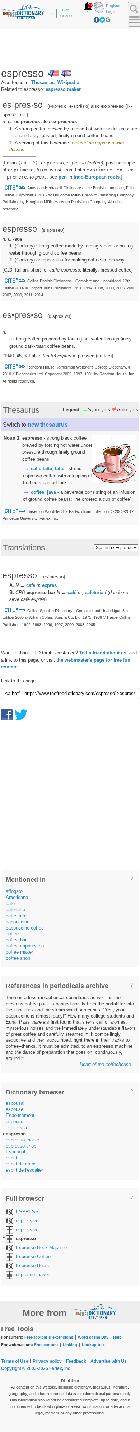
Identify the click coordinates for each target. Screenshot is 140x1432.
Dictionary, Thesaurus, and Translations (94, 1311)
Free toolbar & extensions (48, 1337)
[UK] (66, 73)
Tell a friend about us (102, 652)
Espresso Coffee (33, 1256)
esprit (11, 1157)
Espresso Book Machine (41, 1247)
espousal (15, 1103)
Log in (111, 11)
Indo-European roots (97, 177)
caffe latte (41, 468)
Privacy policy (47, 1361)
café (30, 585)
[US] (53, 73)
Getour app (65, 13)
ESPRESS (27, 1211)
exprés (49, 585)
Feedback (76, 1361)
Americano (17, 897)
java (51, 492)
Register (113, 6)
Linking (70, 1345)
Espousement (20, 1115)
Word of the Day (93, 1337)
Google (108, 20)
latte (59, 468)
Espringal (15, 1151)
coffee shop (18, 958)
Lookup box (93, 1345)
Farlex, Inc (59, 1368)
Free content (46, 1345)
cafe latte (15, 909)
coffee (37, 492)
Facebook (96, 20)
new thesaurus (48, 425)
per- (63, 177)
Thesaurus (43, 82)
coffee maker (19, 952)
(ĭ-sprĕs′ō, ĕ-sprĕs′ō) (68, 106)
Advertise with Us (108, 1361)
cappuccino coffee (25, 928)
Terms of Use (14, 1361)
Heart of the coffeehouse (105, 1064)
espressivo (17, 1127)
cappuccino (17, 921)
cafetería (94, 592)
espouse (14, 1109)
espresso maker (63, 89)
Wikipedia (68, 82)
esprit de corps (21, 1164)
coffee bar (16, 939)
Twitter (102, 20)
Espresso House (33, 1265)
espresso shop (21, 1146)
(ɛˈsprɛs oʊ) (59, 316)
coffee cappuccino (25, 946)
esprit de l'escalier (24, 1170)
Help (117, 1337)
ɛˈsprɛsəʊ (53, 230)
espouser (15, 1121)
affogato (14, 891)
